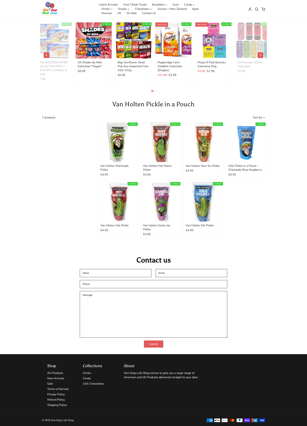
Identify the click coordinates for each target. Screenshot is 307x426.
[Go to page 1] (152, 91)
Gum (176, 5)
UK (119, 13)
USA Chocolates (93, 384)
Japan (195, 9)
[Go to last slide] (46, 55)
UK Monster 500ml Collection (250, 64)
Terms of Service (58, 389)
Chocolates (142, 9)
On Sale (131, 13)
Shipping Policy (57, 405)
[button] (256, 9)
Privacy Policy (56, 394)
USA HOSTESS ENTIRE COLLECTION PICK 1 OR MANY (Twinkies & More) (53, 68)
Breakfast (158, 5)
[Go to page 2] (154, 91)
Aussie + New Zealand (172, 9)
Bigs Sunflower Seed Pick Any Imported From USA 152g (133, 66)
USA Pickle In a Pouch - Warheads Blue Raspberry (245, 168)
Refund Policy (56, 400)
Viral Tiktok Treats (135, 5)
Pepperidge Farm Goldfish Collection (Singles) (170, 66)
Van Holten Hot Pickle (114, 225)
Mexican (106, 13)
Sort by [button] (257, 117)
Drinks (106, 9)
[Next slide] (260, 55)
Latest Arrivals (108, 5)
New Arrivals (55, 378)
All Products (55, 373)
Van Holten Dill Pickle (200, 225)
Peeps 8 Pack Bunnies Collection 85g (212, 64)
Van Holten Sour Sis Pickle (203, 166)
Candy (188, 5)
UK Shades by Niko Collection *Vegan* (90, 64)
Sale (50, 384)
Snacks (123, 9)
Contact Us (149, 13)
